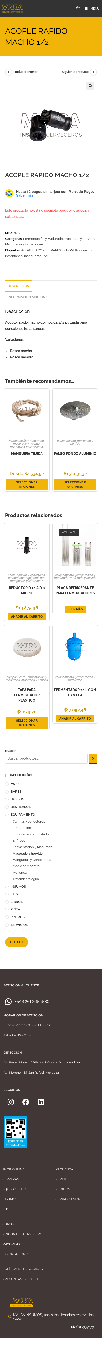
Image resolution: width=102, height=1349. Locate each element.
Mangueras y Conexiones (24, 244)
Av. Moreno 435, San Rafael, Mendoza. (32, 1072)
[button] (90, 86)
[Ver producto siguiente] (93, 72)
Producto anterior (25, 72)
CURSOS (17, 799)
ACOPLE (27, 250)
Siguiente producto (75, 72)
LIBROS (17, 902)
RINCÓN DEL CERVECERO (22, 1234)
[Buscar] (93, 759)
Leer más (75, 609)
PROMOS (18, 917)
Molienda (20, 872)
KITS (14, 894)
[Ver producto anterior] (8, 72)
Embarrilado (16, 578)
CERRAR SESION (68, 1199)
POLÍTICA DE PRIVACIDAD (22, 1269)
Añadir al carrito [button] (27, 616)
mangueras (32, 256)
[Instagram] (11, 1102)
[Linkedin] (41, 1102)
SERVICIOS (19, 925)
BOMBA (72, 250)
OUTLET (16, 942)
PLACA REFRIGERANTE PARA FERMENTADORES (75, 590)
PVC (46, 256)
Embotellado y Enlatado (31, 834)
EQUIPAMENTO (14, 1189)
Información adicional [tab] (29, 297)
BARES (11, 575)
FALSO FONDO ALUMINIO (75, 454)
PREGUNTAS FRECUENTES (22, 1279)
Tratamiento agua (26, 879)
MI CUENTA (64, 1169)
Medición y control (27, 866)
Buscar (10, 750)
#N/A (15, 784)
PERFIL (61, 1179)
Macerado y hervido (79, 239)
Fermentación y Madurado (43, 239)
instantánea (14, 256)
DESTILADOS (21, 807)
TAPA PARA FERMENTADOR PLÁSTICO (27, 695)
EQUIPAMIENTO (66, 440)
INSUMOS (18, 886)
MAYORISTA (11, 1244)
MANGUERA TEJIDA (27, 454)
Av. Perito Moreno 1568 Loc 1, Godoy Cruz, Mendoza (42, 1062)
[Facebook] (26, 1102)
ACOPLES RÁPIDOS (50, 250)
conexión (86, 250)
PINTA (15, 909)
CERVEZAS (10, 1179)
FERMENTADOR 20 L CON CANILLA (75, 692)
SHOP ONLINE (13, 1169)
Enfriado (19, 840)
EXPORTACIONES (15, 1254)
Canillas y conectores (31, 575)
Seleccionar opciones (27, 484)
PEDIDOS (62, 1189)
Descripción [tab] (18, 286)
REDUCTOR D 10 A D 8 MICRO (27, 590)
